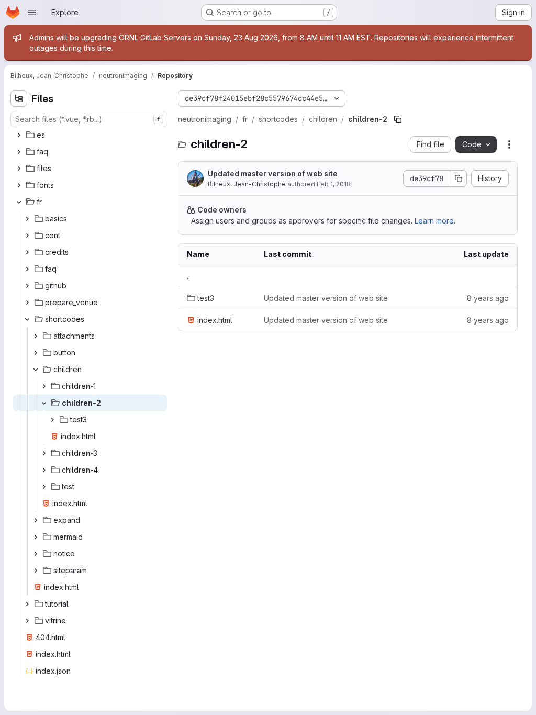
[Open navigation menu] (32, 12)
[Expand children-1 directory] (44, 386)
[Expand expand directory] (35, 520)
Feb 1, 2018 (334, 184)
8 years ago (488, 298)
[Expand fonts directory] (19, 185)
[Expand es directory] (19, 135)
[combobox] (89, 119)
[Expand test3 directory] (52, 420)
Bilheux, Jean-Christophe (247, 184)
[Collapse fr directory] (19, 202)
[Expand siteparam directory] (35, 570)
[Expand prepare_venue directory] (27, 302)
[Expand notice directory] (35, 554)
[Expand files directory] (19, 168)
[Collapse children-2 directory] (44, 403)
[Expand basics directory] (27, 219)
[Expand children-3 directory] (44, 453)
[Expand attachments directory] (35, 336)
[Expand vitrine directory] (27, 621)
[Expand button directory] (35, 353)
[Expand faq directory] (19, 152)
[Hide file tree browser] (18, 98)
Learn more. (435, 220)
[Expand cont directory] (27, 235)
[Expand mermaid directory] (35, 537)
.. (188, 276)
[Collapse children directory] (35, 369)
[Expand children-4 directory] (44, 470)
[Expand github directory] (27, 286)
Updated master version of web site (273, 173)
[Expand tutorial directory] (27, 604)
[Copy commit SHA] (458, 178)
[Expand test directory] (44, 487)
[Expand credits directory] (27, 252)
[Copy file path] (397, 119)
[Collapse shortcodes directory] (27, 319)
